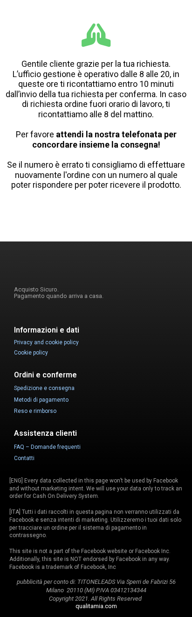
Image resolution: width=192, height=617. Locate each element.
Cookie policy (31, 352)
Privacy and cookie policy (46, 342)
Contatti (24, 458)
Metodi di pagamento (41, 400)
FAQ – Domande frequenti (47, 447)
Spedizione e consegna (44, 388)
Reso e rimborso (35, 411)
